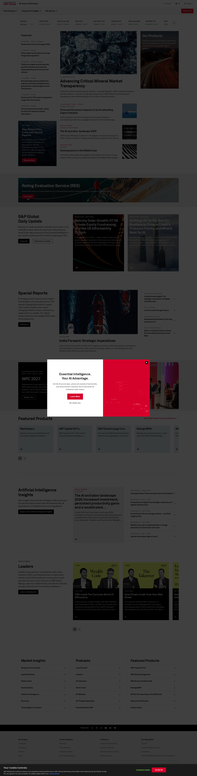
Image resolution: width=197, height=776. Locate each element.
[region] (98, 770)
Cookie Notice (54, 774)
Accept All (159, 770)
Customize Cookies (143, 770)
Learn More (75, 396)
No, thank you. (75, 403)
